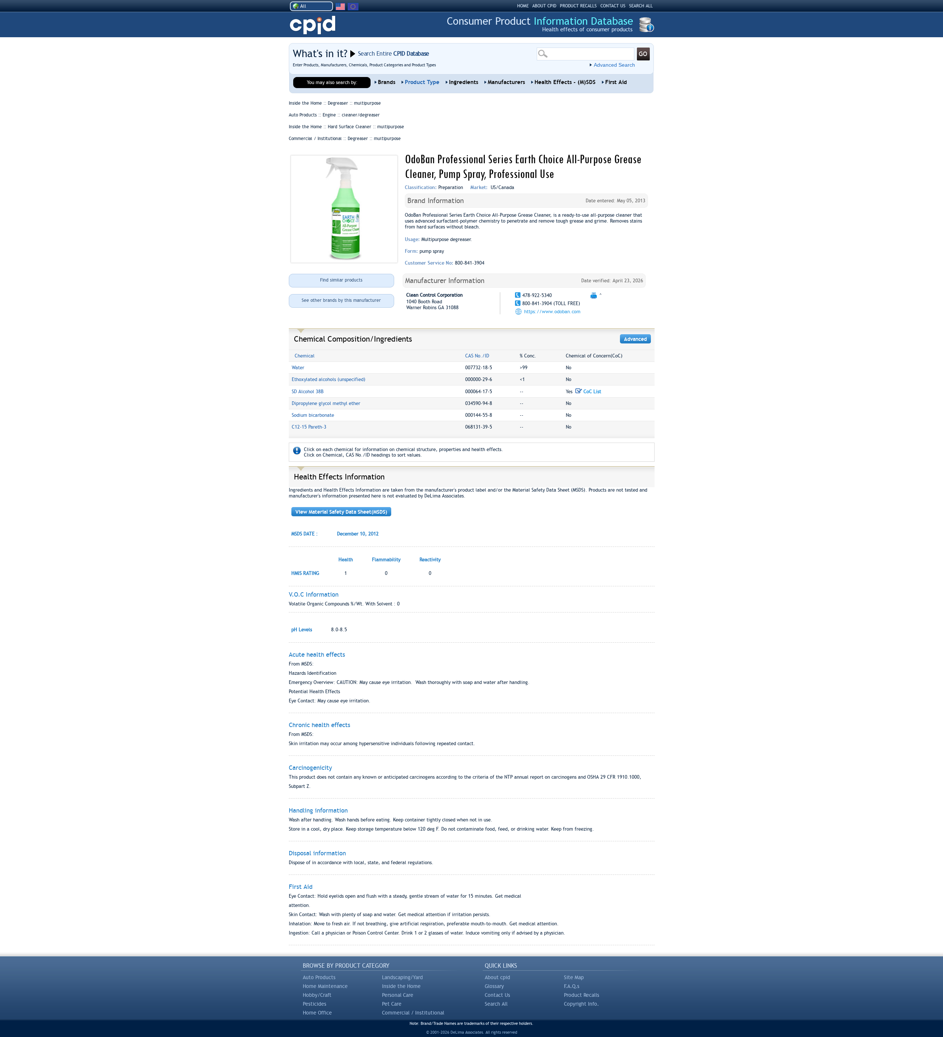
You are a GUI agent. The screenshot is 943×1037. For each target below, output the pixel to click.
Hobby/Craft (317, 995)
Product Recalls (581, 995)
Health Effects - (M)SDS (565, 82)
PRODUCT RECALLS (578, 5)
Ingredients (463, 82)
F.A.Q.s (571, 986)
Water (298, 367)
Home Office (317, 1013)
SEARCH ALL (641, 5)
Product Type (422, 82)
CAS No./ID (477, 356)
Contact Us (497, 995)
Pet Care (392, 1004)
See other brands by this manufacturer (341, 300)
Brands (386, 82)
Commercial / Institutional (413, 1013)
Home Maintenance (325, 986)
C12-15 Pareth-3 (309, 427)
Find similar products (341, 280)
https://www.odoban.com (552, 311)
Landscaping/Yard (402, 977)
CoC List (591, 391)
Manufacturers (506, 82)
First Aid (616, 82)
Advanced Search (614, 65)
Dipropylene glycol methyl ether (326, 403)
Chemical (305, 356)
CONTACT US (612, 5)
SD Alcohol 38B (307, 391)
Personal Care (397, 995)
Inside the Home (401, 986)
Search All (496, 1004)
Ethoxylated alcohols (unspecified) (328, 379)
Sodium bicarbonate (313, 415)
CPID (312, 25)
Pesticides (314, 1004)
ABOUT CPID (544, 5)
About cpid (497, 977)
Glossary (494, 986)
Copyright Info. (581, 1004)
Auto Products (319, 977)
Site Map (574, 977)
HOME (523, 5)
